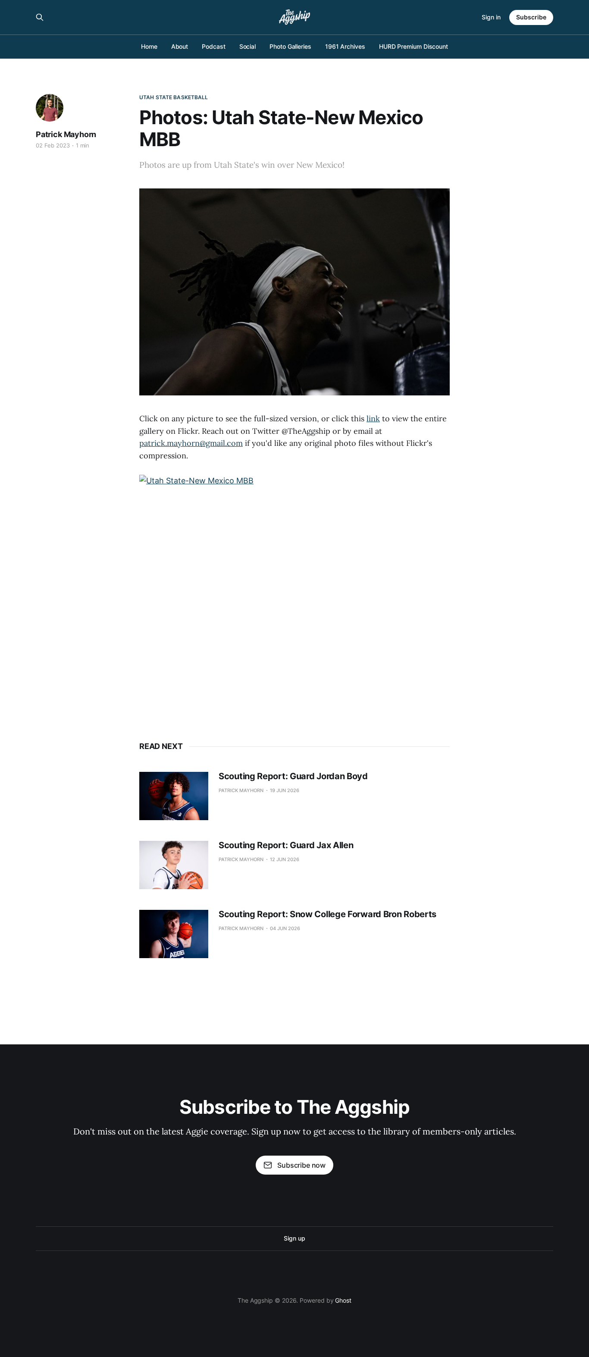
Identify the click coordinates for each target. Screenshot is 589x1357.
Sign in (491, 17)
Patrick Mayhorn (66, 134)
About (179, 46)
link (373, 418)
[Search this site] (39, 17)
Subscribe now (301, 1165)
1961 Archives (345, 46)
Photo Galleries (290, 46)
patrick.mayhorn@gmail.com (191, 443)
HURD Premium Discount (413, 46)
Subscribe (531, 17)
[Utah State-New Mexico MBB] (294, 591)
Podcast (213, 46)
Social (247, 46)
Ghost (343, 1300)
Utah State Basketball (173, 97)
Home (149, 46)
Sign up (294, 1238)
